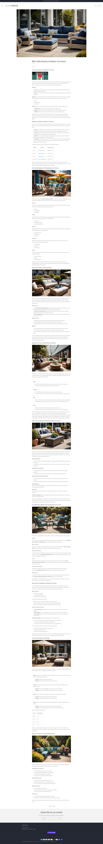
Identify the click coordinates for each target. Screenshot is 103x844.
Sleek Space (26, 841)
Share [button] (34, 66)
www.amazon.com (41, 150)
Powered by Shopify (30, 841)
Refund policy (36, 841)
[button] (2, 6)
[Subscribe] (60, 818)
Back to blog (52, 806)
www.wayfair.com (41, 156)
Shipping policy (46, 841)
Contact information (52, 841)
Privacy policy (41, 841)
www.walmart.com (41, 153)
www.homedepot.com (42, 159)
